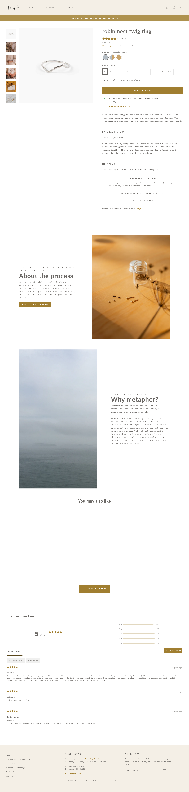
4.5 (112, 71)
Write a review (173, 650)
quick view (26, 549)
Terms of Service (94, 781)
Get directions (73, 774)
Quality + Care (143, 200)
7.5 (155, 71)
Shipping (106, 46)
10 (114, 80)
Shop (31, 8)
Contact (9, 776)
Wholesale (10, 772)
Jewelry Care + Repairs (18, 759)
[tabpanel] (94, 693)
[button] (139, 624)
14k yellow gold (119, 57)
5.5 (126, 71)
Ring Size (108, 66)
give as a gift (130, 80)
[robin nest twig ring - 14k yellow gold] (30, 562)
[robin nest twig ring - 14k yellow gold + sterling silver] (26, 562)
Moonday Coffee (93, 759)
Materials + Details (143, 178)
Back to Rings (96, 589)
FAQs (138, 208)
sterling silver (105, 57)
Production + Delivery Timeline (143, 194)
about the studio (35, 304)
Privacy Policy (114, 781)
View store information (119, 106)
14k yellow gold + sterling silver (112, 57)
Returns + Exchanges (16, 768)
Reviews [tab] (14, 651)
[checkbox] (33, 660)
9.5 (106, 80)
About (70, 8)
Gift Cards (11, 764)
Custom (51, 8)
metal (115, 52)
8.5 (169, 71)
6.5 (141, 71)
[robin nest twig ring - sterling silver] (23, 562)
